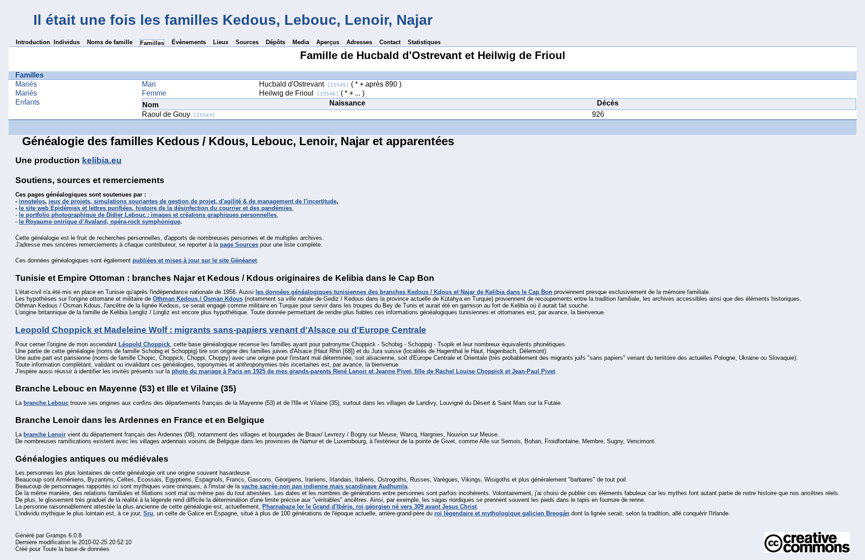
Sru (148, 513)
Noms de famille (109, 42)
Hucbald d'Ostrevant (304, 84)
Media (300, 42)
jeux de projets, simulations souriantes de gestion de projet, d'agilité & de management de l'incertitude (193, 201)
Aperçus (327, 42)
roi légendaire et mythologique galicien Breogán (501, 513)
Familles (152, 43)
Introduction (33, 42)
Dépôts (275, 42)
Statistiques (424, 42)
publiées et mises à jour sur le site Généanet (194, 260)
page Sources (239, 244)
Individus (67, 42)
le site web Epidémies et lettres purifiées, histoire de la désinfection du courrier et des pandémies (155, 208)
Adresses (359, 42)
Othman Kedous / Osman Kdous (198, 298)
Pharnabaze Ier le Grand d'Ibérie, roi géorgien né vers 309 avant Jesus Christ (369, 506)
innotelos (32, 201)
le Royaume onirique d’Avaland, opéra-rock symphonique (99, 221)
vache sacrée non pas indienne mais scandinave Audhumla (324, 486)
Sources (247, 42)
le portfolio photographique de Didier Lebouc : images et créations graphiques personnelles (148, 214)
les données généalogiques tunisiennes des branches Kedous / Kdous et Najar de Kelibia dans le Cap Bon (403, 292)
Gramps (56, 535)
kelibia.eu (102, 160)
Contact (390, 42)
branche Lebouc (45, 402)
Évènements (189, 42)
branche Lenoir (44, 434)
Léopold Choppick (144, 344)
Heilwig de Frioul (299, 93)
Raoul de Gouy (178, 114)
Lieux (220, 42)
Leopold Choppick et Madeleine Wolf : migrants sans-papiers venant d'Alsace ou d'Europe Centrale (220, 330)
